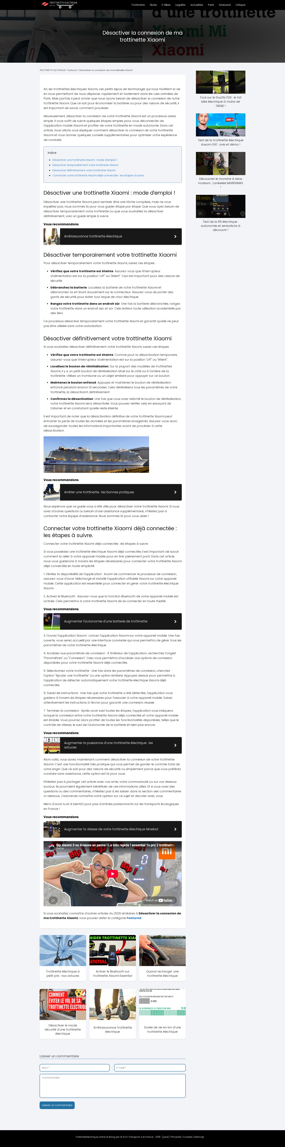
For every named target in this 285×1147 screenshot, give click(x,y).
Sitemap (199, 1137)
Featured (225, 5)
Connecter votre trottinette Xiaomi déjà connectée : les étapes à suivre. (98, 175)
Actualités (196, 5)
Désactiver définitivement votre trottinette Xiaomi (84, 170)
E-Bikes (166, 5)
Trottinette (138, 5)
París (211, 5)
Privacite (176, 1137)
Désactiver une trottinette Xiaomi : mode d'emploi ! (84, 160)
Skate (153, 5)
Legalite (180, 5)
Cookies (187, 1137)
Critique (240, 5)
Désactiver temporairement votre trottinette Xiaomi (85, 165)
